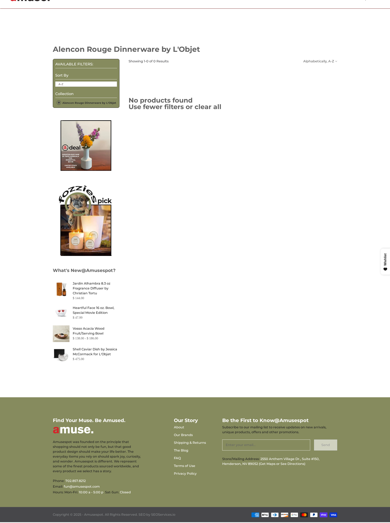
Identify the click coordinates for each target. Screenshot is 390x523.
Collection (64, 94)
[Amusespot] (86, 145)
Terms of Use (184, 466)
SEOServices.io (163, 515)
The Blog (181, 450)
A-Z (60, 84)
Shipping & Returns (190, 443)
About (179, 427)
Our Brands (183, 435)
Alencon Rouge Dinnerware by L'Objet (89, 102)
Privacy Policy (185, 473)
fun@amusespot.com (82, 486)
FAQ (177, 458)
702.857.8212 (75, 481)
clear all (208, 107)
